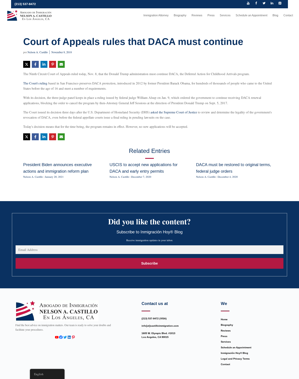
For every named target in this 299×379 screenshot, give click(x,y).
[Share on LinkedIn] (43, 64)
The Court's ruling (35, 83)
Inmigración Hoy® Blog (234, 353)
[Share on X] (26, 64)
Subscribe (149, 263)
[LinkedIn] (272, 3)
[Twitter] (264, 3)
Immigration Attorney (156, 15)
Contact (288, 15)
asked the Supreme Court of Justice (174, 112)
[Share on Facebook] (35, 64)
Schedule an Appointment (251, 15)
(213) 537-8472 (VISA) (154, 318)
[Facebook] (256, 3)
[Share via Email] (61, 64)
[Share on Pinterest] (52, 64)
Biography (180, 15)
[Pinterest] (280, 3)
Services (225, 15)
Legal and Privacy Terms (235, 358)
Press (211, 15)
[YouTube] (248, 3)
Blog (275, 15)
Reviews (197, 15)
